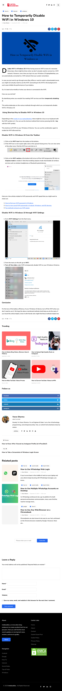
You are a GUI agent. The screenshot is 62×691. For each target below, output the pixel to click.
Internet (4, 663)
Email (4, 589)
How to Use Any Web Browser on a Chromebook (35, 511)
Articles (16, 431)
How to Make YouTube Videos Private (13, 380)
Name (4, 584)
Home (33, 625)
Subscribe (42, 540)
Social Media (6, 666)
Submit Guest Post (37, 634)
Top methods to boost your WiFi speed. (17, 208)
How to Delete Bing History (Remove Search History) (15, 353)
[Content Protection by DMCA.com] (39, 652)
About (6, 639)
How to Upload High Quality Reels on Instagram (43, 353)
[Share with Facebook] (49, 29)
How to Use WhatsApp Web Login (35, 469)
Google (4, 656)
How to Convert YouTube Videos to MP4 (44, 380)
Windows (5, 673)
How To (4, 660)
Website (4, 595)
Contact (33, 631)
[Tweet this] (52, 29)
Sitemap (33, 644)
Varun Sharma (6, 23)
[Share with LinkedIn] (55, 29)
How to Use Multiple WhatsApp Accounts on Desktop (39, 489)
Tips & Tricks (6, 669)
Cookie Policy (35, 638)
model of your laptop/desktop (22, 119)
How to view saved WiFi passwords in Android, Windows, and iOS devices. (28, 205)
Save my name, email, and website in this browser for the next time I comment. (29, 600)
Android (4, 653)
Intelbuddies (12, 686)
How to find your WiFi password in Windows (19, 203)
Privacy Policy (35, 641)
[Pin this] (58, 29)
